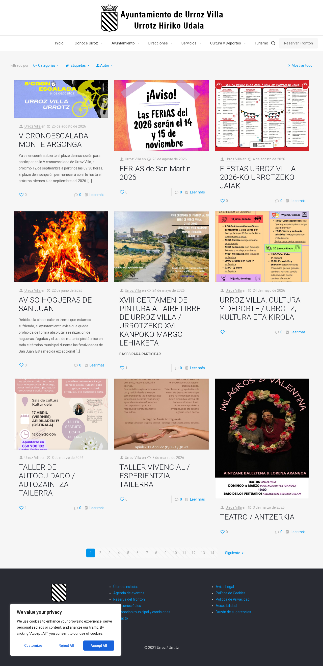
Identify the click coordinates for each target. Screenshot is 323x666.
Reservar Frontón (298, 43)
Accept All (99, 646)
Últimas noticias (126, 587)
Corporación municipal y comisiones (141, 612)
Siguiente (232, 553)
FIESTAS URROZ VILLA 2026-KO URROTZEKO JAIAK (258, 177)
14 (212, 553)
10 (175, 553)
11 (184, 553)
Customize (33, 646)
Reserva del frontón (129, 599)
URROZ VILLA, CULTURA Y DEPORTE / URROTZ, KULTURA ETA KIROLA (260, 308)
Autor (104, 65)
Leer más (97, 195)
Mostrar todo (302, 65)
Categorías (47, 65)
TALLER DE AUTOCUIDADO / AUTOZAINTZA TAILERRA (47, 480)
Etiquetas (78, 65)
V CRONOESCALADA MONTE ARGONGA (53, 140)
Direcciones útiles (127, 606)
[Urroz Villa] (161, 17)
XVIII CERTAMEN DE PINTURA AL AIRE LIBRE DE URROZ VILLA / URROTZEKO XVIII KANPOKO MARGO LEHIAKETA (160, 321)
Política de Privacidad (233, 599)
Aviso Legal (225, 587)
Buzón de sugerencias (233, 612)
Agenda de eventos (128, 593)
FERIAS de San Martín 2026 (155, 173)
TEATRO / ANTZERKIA (257, 516)
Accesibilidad (226, 606)
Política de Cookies (231, 593)
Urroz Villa (32, 126)
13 (203, 553)
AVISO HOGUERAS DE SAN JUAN (55, 304)
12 (194, 553)
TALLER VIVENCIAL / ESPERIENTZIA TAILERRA (154, 476)
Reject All (66, 646)
